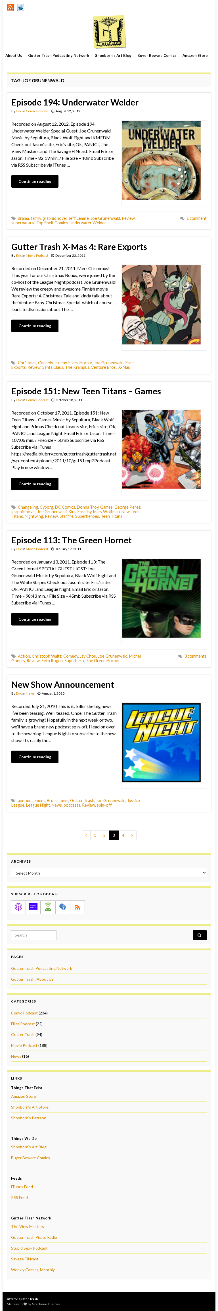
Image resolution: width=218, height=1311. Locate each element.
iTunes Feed (22, 1186)
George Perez (127, 507)
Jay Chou (88, 656)
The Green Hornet (103, 660)
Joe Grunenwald (105, 218)
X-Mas (124, 367)
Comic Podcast (37, 111)
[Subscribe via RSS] (77, 907)
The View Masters (27, 1226)
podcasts (72, 805)
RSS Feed (19, 1197)
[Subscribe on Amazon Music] (33, 907)
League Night (38, 805)
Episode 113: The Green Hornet (71, 540)
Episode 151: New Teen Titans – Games (86, 391)
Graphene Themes (46, 1304)
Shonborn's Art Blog (29, 1146)
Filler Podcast (23, 1023)
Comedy (45, 362)
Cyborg (46, 507)
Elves (73, 362)
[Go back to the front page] (109, 32)
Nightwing (34, 516)
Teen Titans (111, 516)
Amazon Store (195, 55)
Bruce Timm (57, 800)
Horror (85, 362)
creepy (60, 362)
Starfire (67, 516)
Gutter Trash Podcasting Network (58, 55)
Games (106, 507)
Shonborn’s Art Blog (113, 55)
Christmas (27, 362)
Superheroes (87, 516)
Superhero (74, 660)
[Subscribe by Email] (62, 907)
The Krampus (77, 367)
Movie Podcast (37, 255)
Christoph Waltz (47, 656)
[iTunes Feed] (20, 6)
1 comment (196, 218)
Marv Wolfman (106, 511)
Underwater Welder (88, 222)
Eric (19, 111)
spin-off (104, 805)
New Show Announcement (62, 684)
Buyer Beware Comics (157, 55)
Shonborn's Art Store (30, 1107)
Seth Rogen (52, 660)
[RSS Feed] (10, 6)
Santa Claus (52, 367)
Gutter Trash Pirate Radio (34, 1237)
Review (128, 218)
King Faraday (79, 511)
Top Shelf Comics (52, 222)
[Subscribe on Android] (48, 907)
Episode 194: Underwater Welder (75, 102)
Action (24, 656)
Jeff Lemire (78, 218)
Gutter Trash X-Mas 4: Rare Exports (79, 246)
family (36, 218)
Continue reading (34, 181)
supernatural (23, 222)
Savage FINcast (25, 1258)
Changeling (28, 507)
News (30, 693)
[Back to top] (205, 1298)
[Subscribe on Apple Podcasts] (18, 907)
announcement (31, 800)
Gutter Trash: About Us (32, 979)
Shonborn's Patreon (28, 1117)
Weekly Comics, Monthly (33, 1269)
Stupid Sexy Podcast (29, 1248)
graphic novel (55, 218)
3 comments (196, 656)
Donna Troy (87, 507)
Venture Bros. (104, 367)
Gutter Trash (82, 800)
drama (23, 218)
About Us (13, 55)
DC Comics (65, 507)
